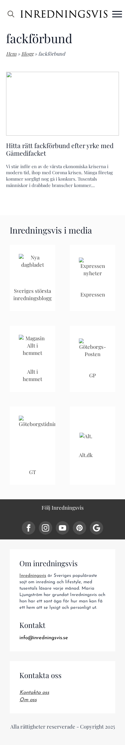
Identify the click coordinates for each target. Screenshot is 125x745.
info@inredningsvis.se (43, 637)
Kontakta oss (34, 692)
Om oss (28, 699)
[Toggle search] (11, 14)
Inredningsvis (32, 575)
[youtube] (62, 528)
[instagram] (45, 528)
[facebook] (28, 528)
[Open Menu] (117, 14)
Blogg (27, 53)
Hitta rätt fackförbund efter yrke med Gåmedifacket (59, 149)
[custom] (79, 528)
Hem (11, 53)
